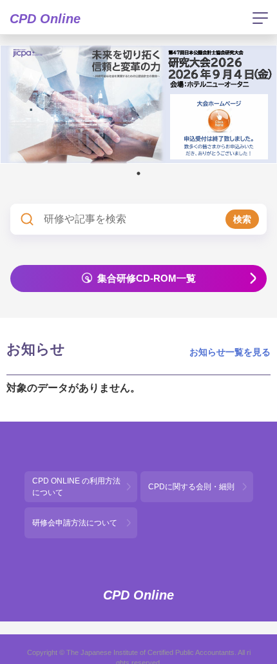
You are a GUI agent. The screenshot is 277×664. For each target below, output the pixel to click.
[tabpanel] (138, 104)
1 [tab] (138, 173)
